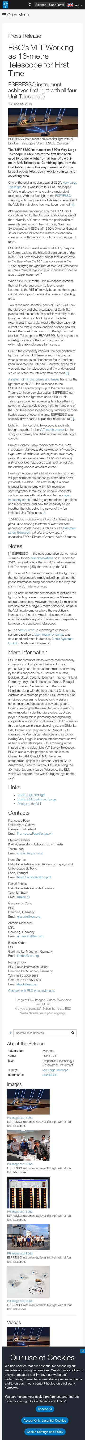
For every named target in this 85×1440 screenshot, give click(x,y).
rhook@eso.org (27, 984)
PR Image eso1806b (20, 1164)
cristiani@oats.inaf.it (30, 853)
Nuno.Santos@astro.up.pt (34, 877)
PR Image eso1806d (20, 1253)
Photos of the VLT (29, 804)
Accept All (45, 1409)
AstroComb (26, 630)
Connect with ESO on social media (31, 990)
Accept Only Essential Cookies (45, 1420)
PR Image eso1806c (19, 1211)
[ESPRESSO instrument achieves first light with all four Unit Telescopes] (43, 122)
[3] (72, 419)
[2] (67, 373)
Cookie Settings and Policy (45, 1432)
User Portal (56, 5)
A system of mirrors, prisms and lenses (33, 379)
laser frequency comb (48, 634)
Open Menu (17, 14)
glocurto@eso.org (28, 916)
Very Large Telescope (55, 1070)
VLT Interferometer (52, 429)
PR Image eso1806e (19, 1301)
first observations (42, 558)
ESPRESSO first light (31, 795)
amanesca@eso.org (30, 936)
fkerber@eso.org (28, 956)
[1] (72, 204)
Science (40, 5)
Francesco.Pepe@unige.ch (34, 833)
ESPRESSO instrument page (37, 799)
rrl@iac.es (23, 897)
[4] (44, 513)
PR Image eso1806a (19, 1117)
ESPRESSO (63, 196)
